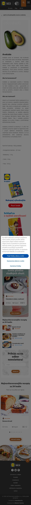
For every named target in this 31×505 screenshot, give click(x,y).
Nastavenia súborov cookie (15, 261)
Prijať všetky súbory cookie (15, 256)
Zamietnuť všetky (15, 266)
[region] (15, 252)
